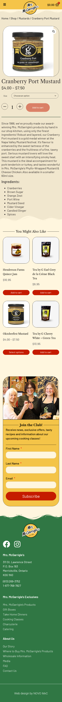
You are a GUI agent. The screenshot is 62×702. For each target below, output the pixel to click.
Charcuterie (10, 624)
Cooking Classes (13, 619)
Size (5, 96)
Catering (8, 629)
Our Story (9, 646)
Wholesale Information (17, 656)
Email (9, 478)
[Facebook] (6, 544)
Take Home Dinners (15, 614)
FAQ (5, 665)
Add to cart (37, 107)
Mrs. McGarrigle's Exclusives (20, 597)
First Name (13, 448)
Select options (16, 352)
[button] (53, 31)
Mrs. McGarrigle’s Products (19, 604)
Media (6, 661)
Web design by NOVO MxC (31, 693)
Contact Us (10, 670)
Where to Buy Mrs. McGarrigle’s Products (28, 651)
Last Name (13, 463)
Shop (13, 18)
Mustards (24, 18)
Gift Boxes (9, 609)
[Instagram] (17, 544)
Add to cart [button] (16, 292)
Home (4, 18)
